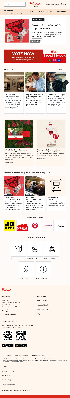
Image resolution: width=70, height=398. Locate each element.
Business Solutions (8, 371)
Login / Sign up (41, 300)
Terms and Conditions (43, 305)
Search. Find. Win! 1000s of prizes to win (13, 198)
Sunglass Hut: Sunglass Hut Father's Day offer (56, 95)
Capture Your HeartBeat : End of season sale (12, 96)
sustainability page (18, 361)
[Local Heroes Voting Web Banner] (35, 56)
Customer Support (9, 314)
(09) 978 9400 (6, 304)
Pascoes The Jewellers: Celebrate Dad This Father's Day (34, 96)
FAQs (38, 314)
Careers (4, 366)
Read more (9, 162)
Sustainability (6, 375)
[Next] (66, 82)
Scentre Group (21, 390)
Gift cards (46, 4)
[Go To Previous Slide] (31, 41)
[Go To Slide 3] (35, 41)
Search (9, 4)
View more (62, 69)
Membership (55, 4)
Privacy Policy (6, 380)
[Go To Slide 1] (32, 41)
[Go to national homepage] (6, 289)
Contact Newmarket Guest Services (14, 307)
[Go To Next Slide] (39, 41)
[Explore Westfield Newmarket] (35, 4)
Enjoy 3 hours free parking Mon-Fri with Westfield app (34, 199)
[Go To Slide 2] (34, 41)
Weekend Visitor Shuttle (54, 198)
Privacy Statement (42, 309)
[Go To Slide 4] (37, 41)
